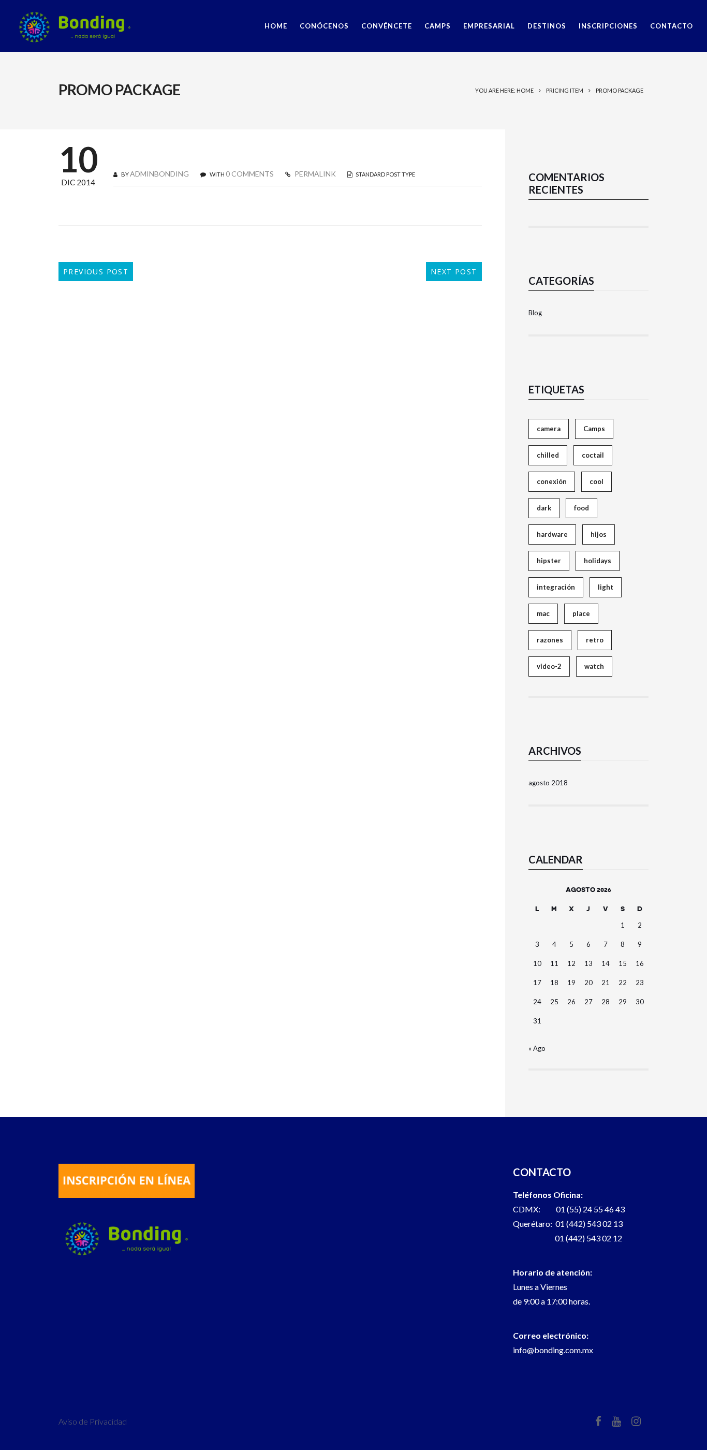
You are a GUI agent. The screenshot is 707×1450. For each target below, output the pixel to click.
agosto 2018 (548, 783)
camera (549, 428)
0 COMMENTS (250, 173)
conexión (552, 481)
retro (594, 640)
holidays (597, 560)
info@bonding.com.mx (553, 1350)
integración (556, 587)
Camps (594, 428)
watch (594, 666)
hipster (549, 560)
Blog (535, 313)
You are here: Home (504, 90)
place (581, 613)
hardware (552, 534)
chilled (548, 455)
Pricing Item (564, 90)
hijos (599, 534)
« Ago (537, 1048)
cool (596, 481)
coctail (593, 455)
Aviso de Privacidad (92, 1421)
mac (543, 613)
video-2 (549, 666)
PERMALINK (314, 173)
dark (544, 508)
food (581, 508)
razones (550, 640)
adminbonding (159, 173)
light (605, 587)
